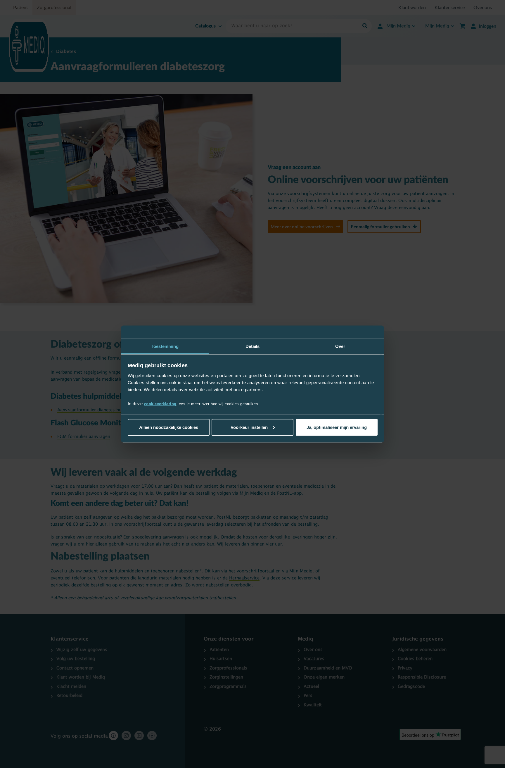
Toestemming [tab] (165, 346)
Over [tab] (340, 346)
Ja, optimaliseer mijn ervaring (337, 426)
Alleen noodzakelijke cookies (168, 426)
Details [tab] (252, 346)
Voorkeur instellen (249, 426)
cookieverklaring (160, 404)
